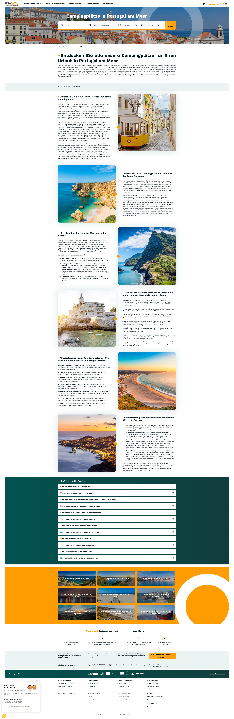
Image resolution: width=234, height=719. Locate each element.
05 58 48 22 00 (213, 4)
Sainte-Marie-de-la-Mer (124, 693)
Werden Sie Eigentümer (154, 690)
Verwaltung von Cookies (132, 714)
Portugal (79, 46)
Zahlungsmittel (151, 693)
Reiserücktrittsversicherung (155, 696)
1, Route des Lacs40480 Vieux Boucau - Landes (157, 665)
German (226, 4)
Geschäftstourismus (153, 686)
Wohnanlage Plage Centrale (66, 693)
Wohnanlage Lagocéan (65, 686)
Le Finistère (91, 686)
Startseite (61, 46)
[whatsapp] (203, 4)
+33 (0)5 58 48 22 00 (98, 665)
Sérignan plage (121, 683)
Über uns (149, 700)
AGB (120, 714)
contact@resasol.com (211, 3)
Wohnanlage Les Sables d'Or (67, 690)
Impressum (114, 714)
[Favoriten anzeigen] (223, 4)
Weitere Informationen (217, 674)
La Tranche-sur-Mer (123, 686)
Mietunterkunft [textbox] (129, 25)
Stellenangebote (152, 703)
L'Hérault (90, 696)
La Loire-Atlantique (94, 693)
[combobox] (127, 25)
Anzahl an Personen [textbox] (151, 25)
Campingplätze (70, 46)
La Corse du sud (93, 683)
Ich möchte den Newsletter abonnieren (161, 656)
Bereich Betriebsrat (152, 683)
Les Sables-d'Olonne (123, 700)
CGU (123, 714)
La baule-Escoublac (123, 696)
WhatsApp (115, 665)
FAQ (148, 706)
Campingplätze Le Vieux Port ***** (69, 683)
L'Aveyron (90, 690)
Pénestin (119, 690)
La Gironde (91, 700)
